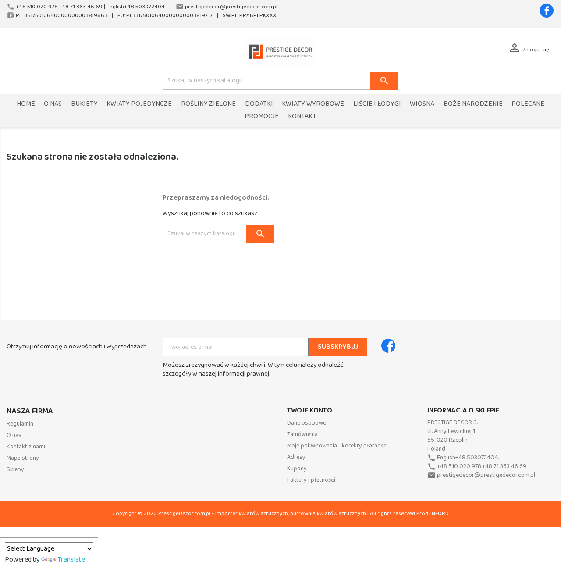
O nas (53, 104)
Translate (71, 559)
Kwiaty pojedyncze (139, 104)
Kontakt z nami (26, 447)
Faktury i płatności (311, 480)
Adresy (296, 457)
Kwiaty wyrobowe (313, 104)
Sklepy (15, 470)
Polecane (527, 104)
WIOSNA (422, 104)
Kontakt (302, 116)
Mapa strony (23, 458)
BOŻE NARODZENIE (473, 104)
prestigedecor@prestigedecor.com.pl (486, 475)
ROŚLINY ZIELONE (208, 104)
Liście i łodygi (377, 104)
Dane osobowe (306, 423)
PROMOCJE (262, 116)
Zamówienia (302, 434)
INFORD (439, 513)
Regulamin (20, 424)
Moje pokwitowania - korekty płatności (337, 446)
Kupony (297, 469)
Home (26, 104)
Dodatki (259, 104)
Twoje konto (309, 410)
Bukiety (84, 104)
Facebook (547, 11)
